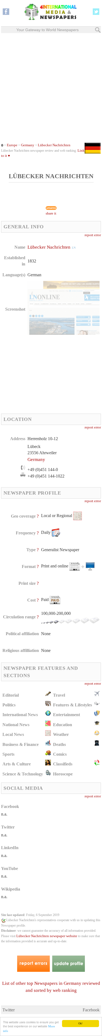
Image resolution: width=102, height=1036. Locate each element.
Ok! (80, 1023)
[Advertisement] (51, 88)
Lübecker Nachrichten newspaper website (46, 936)
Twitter (8, 1010)
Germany (27, 145)
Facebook (91, 1010)
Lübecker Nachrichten (54, 145)
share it (51, 213)
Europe (12, 145)
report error (93, 235)
